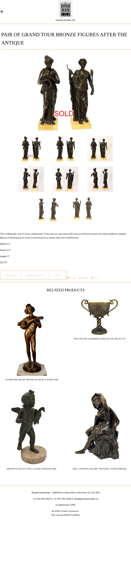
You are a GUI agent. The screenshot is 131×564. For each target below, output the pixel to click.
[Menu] (2, 12)
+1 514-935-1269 (62, 498)
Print (57, 275)
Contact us (10, 275)
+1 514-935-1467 (41, 498)
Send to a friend (35, 275)
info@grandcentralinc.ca (86, 498)
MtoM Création (72, 514)
